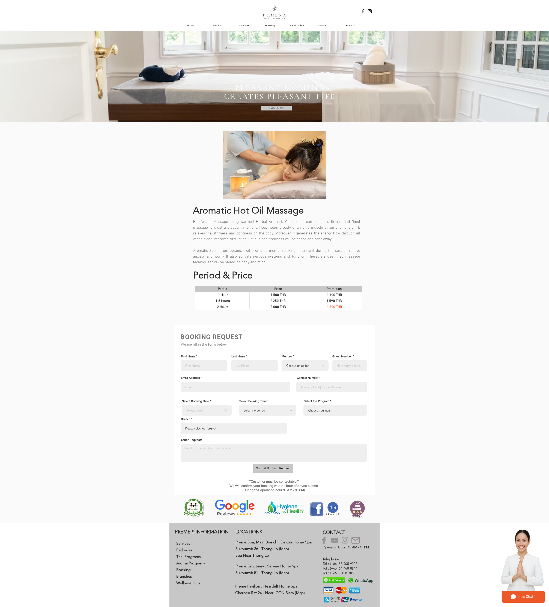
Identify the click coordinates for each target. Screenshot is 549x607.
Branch (185, 419)
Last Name (238, 356)
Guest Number (342, 356)
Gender (287, 356)
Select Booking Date (197, 401)
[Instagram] (345, 540)
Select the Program (316, 401)
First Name (188, 356)
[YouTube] (334, 540)
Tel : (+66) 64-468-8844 (340, 568)
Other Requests (191, 439)
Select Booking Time (253, 401)
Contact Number (307, 377)
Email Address (190, 377)
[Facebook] (324, 540)
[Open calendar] (225, 410)
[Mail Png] (355, 540)
